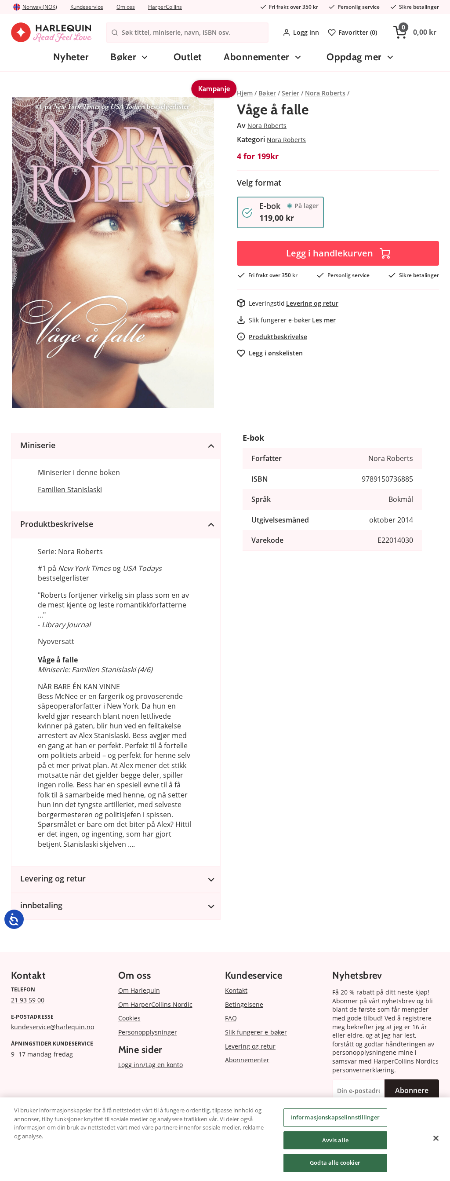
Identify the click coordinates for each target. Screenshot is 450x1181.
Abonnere (411, 1090)
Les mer (324, 320)
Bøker (123, 57)
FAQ (231, 1018)
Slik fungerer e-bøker (256, 1032)
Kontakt (236, 990)
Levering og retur (312, 303)
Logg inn (306, 32)
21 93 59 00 (27, 1000)
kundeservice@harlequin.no (52, 1027)
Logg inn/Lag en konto (150, 1064)
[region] (225, 1139)
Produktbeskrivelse (278, 337)
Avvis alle (335, 1140)
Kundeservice (86, 7)
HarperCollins (165, 7)
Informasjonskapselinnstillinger (335, 1117)
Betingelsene (244, 1004)
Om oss (125, 7)
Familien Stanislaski (70, 489)
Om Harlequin (139, 990)
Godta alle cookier (335, 1162)
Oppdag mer (354, 57)
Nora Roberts (267, 125)
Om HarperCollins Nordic (155, 1004)
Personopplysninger (147, 1032)
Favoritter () (357, 32)
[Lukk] (436, 1138)
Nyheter (70, 57)
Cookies (129, 1018)
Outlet (188, 57)
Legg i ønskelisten (276, 353)
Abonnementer (256, 57)
